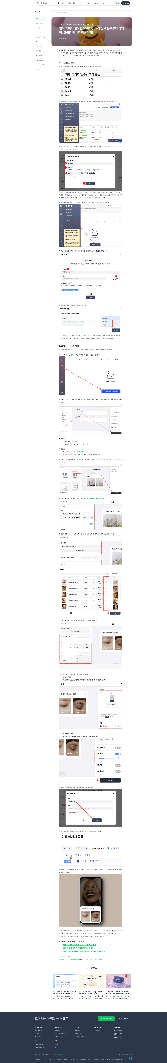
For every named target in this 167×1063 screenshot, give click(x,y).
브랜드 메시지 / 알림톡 (60, 1033)
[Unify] (41, 3)
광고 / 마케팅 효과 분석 (81, 1036)
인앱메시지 (38, 1033)
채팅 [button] (88, 3)
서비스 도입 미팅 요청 (106, 1018)
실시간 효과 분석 (39, 1036)
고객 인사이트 (78, 1033)
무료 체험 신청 (125, 3)
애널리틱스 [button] (72, 3)
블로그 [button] (96, 3)
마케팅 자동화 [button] (60, 3)
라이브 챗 (57, 1044)
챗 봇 (56, 1047)
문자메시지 (57, 1030)
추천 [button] (81, 3)
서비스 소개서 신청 (123, 1018)
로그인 (117, 3)
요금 (104, 3)
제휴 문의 (37, 1054)
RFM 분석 (77, 1030)
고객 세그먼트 (38, 1030)
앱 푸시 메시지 (58, 1036)
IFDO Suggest (39, 1044)
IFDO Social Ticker (40, 1047)
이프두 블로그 (98, 1030)
